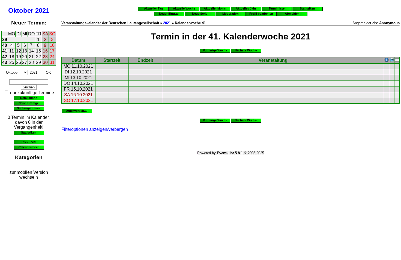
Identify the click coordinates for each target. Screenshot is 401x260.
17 (52, 51)
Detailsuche (28, 98)
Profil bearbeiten (261, 13)
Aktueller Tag (153, 8)
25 (11, 62)
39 (4, 39)
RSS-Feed (29, 142)
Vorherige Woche (215, 50)
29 (38, 62)
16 (45, 51)
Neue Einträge (29, 103)
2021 (42, 10)
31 (52, 62)
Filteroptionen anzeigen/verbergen (94, 129)
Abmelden (292, 13)
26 (18, 62)
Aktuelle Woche (184, 8)
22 (38, 56)
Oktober (20, 10)
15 (38, 51)
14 (31, 51)
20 (24, 56)
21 (31, 56)
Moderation (230, 13)
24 (52, 56)
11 (11, 51)
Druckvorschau (77, 110)
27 (24, 62)
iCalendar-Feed (29, 147)
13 (24, 51)
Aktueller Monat (215, 8)
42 (4, 56)
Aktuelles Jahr (246, 8)
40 (4, 45)
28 (31, 62)
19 (18, 56)
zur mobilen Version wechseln (29, 174)
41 (4, 51)
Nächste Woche (246, 50)
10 (52, 45)
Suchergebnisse (28, 108)
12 (18, 51)
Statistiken (28, 132)
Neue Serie (199, 13)
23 (45, 56)
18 (11, 56)
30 (45, 62)
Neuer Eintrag (169, 13)
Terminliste (277, 8)
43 (4, 62)
